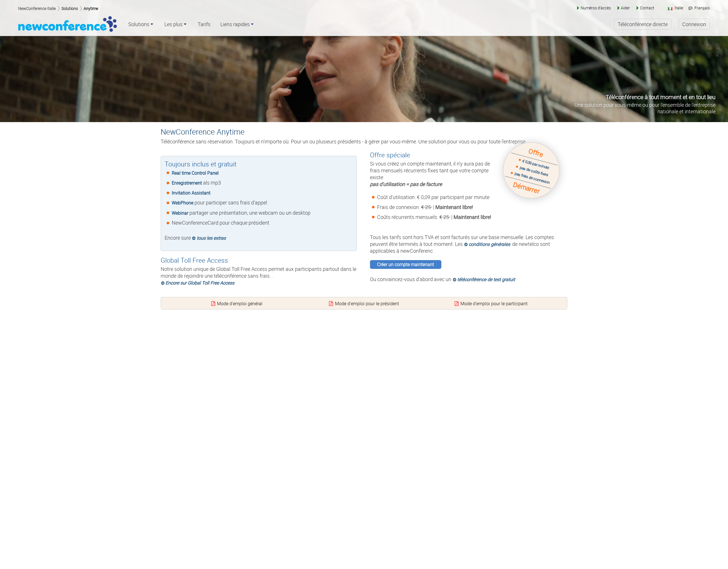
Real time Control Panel (195, 173)
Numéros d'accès (596, 8)
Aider (625, 8)
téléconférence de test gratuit (486, 279)
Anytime (91, 8)
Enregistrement (187, 183)
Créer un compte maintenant (405, 264)
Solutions (69, 8)
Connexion (694, 24)
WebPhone (182, 203)
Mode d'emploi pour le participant (494, 303)
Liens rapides (235, 24)
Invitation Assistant (191, 193)
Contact (647, 8)
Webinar (180, 213)
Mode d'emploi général (239, 303)
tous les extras (211, 238)
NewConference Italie (37, 8)
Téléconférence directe (643, 24)
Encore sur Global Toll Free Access (200, 283)
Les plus (173, 24)
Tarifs (204, 24)
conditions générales (489, 244)
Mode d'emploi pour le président (367, 303)
